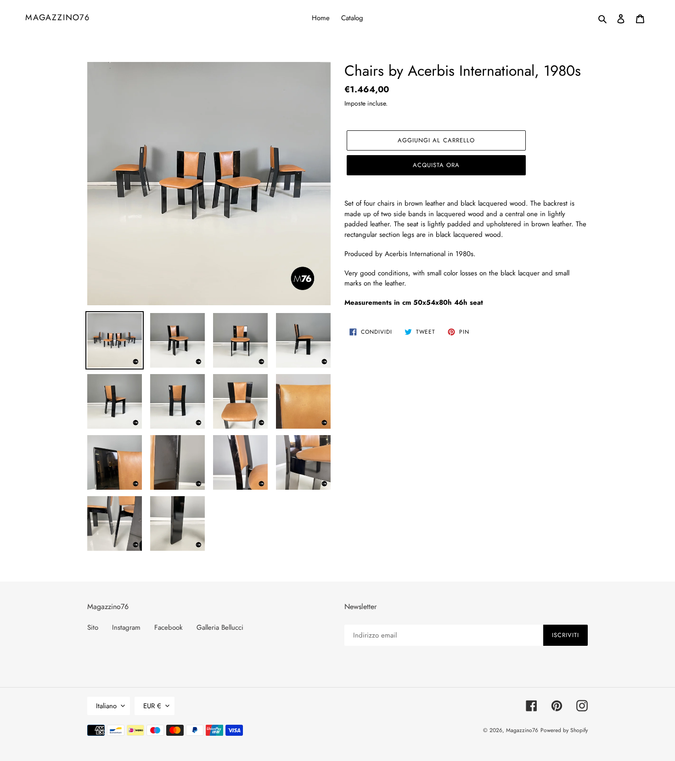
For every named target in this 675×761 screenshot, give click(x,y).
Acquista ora (436, 165)
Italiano (106, 706)
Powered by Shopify (564, 730)
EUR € (152, 706)
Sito (92, 627)
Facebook (168, 627)
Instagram (126, 627)
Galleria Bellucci (220, 627)
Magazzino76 (57, 18)
